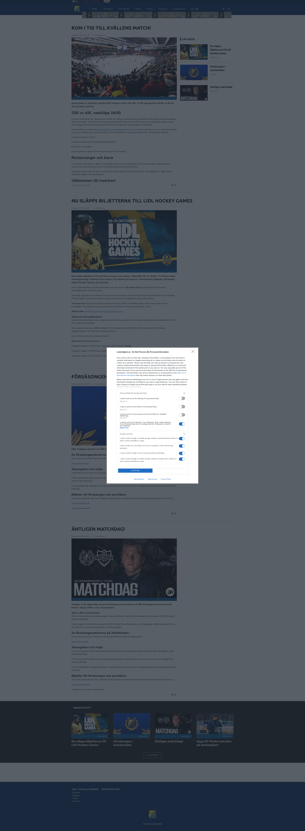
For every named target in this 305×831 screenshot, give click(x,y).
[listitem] (152, 393)
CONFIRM (135, 470)
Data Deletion (139, 479)
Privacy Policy (166, 479)
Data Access (152, 479)
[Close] (193, 352)
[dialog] (152, 416)
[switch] (182, 398)
